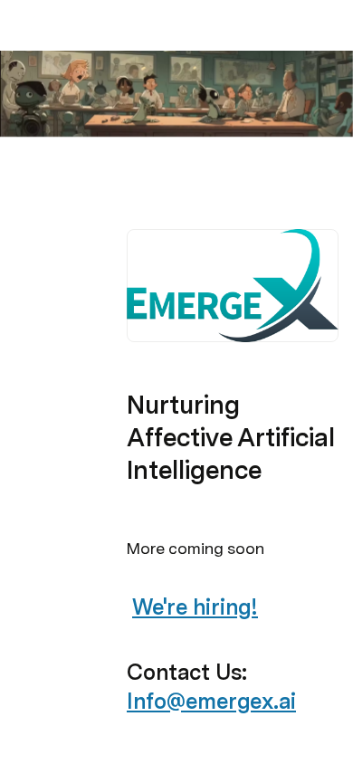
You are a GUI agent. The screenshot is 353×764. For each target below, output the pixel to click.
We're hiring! (195, 607)
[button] (136, 181)
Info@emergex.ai (211, 701)
